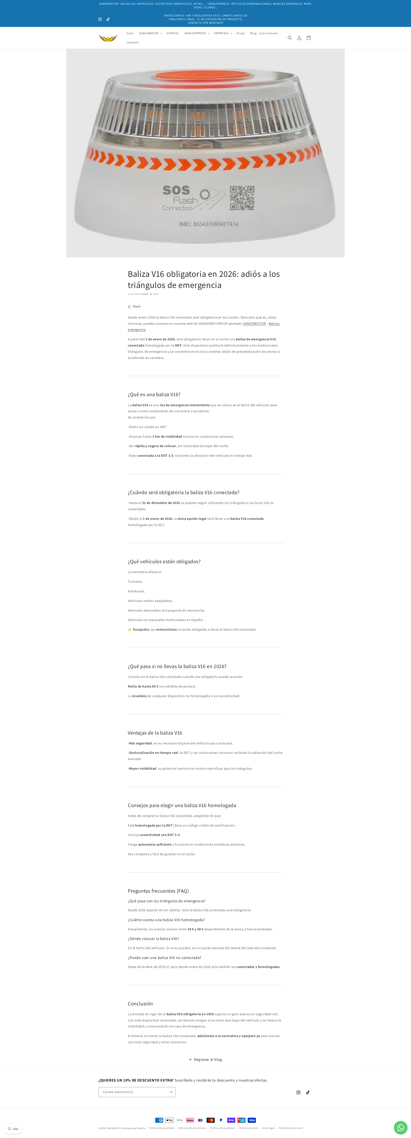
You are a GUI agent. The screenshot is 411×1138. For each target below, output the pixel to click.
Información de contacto (192, 1127)
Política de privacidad (161, 1127)
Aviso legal (268, 1127)
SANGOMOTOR (254, 323)
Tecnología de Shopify (132, 1128)
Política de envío (248, 1127)
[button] (150, 33)
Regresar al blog (208, 1059)
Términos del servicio (291, 1127)
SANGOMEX (113, 1128)
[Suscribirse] (170, 1092)
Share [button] (137, 306)
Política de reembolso (222, 1127)
